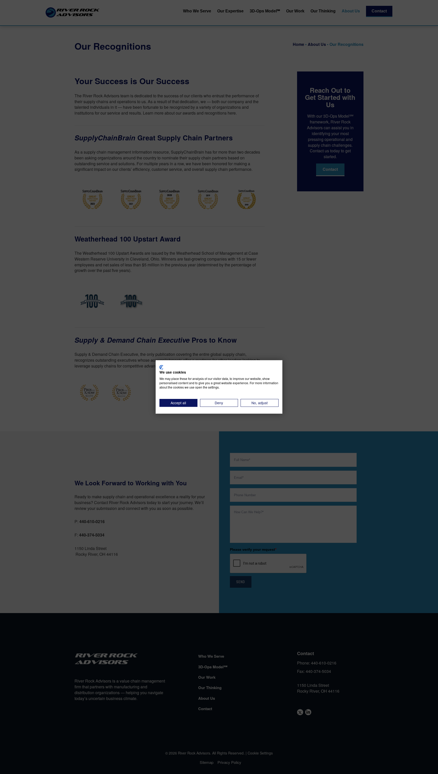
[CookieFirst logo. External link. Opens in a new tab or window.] (161, 367)
